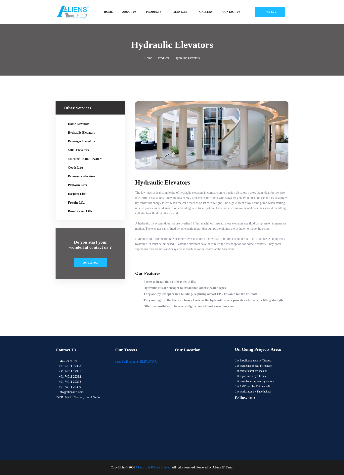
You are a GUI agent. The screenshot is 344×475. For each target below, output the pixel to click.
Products (153, 11)
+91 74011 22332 (69, 376)
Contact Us (231, 11)
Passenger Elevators (81, 141)
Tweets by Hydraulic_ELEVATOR (134, 361)
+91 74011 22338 (69, 381)
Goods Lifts (75, 167)
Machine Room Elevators (85, 158)
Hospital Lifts (77, 193)
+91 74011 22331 (69, 371)
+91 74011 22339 (69, 387)
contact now (90, 262)
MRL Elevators (78, 150)
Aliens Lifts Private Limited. (153, 467)
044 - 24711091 (68, 361)
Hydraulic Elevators (81, 132)
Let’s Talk (270, 12)
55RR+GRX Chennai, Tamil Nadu (78, 397)
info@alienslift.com (70, 392)
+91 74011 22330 (69, 366)
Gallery (206, 11)
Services (180, 11)
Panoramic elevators (81, 176)
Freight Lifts (76, 202)
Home (108, 11)
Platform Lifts (77, 185)
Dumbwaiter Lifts (80, 211)
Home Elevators (78, 123)
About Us (129, 11)
